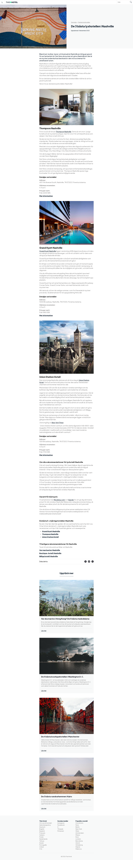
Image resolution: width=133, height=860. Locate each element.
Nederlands (43, 839)
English (41, 829)
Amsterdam (80, 833)
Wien (77, 831)
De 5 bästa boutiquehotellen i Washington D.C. (62, 677)
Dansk (41, 843)
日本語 (41, 847)
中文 (40, 849)
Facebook (61, 825)
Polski (41, 837)
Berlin (78, 827)
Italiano (42, 835)
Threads (60, 829)
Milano (78, 835)
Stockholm (79, 823)
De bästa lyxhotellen (84, 22)
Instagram (60, 823)
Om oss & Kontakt (45, 823)
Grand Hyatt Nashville (47, 251)
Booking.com (59, 500)
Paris (77, 825)
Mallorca (79, 849)
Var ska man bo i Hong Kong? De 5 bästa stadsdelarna (65, 619)
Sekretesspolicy (45, 825)
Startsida (74, 22)
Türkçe (41, 841)
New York (79, 829)
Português (43, 845)
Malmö (78, 847)
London (78, 839)
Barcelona (79, 841)
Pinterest (60, 831)
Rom (77, 837)
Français (42, 833)
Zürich (78, 843)
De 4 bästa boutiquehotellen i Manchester (60, 736)
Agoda (71, 500)
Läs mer (43, 631)
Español (42, 831)
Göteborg (79, 845)
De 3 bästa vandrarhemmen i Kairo (56, 796)
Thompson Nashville (63, 132)
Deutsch (42, 827)
